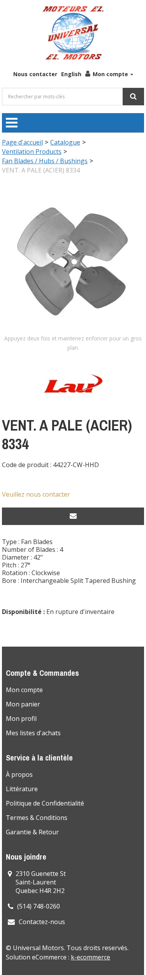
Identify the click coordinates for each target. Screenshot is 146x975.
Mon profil (21, 718)
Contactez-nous (42, 921)
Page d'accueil (22, 142)
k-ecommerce (90, 957)
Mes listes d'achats (33, 733)
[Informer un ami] (73, 516)
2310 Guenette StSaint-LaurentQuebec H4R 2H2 (41, 882)
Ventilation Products (32, 151)
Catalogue (65, 142)
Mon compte (110, 74)
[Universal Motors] (73, 33)
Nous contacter (35, 74)
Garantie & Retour (32, 832)
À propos (19, 774)
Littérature (22, 789)
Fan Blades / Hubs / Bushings (45, 161)
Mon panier (23, 704)
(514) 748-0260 (38, 906)
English (71, 74)
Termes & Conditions (36, 817)
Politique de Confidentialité (45, 803)
